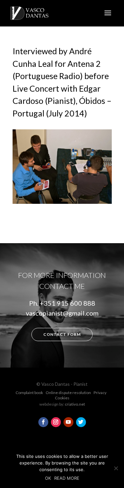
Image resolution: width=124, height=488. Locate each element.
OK (48, 478)
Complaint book (29, 392)
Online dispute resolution (68, 392)
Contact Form (62, 334)
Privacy (100, 392)
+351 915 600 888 (67, 303)
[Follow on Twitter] (81, 422)
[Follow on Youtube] (68, 422)
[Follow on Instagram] (56, 422)
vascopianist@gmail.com (62, 313)
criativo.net (75, 404)
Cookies (62, 397)
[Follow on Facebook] (43, 422)
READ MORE (66, 478)
